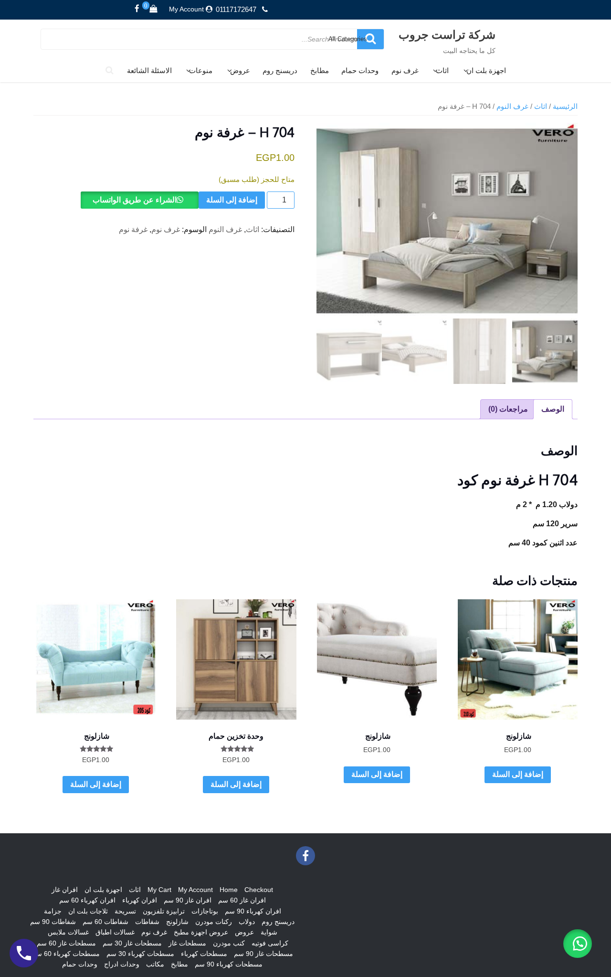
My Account (186, 9)
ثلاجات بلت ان (88, 911)
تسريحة (125, 911)
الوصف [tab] (552, 409)
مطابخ (319, 70)
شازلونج (177, 921)
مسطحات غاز (187, 943)
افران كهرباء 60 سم (87, 900)
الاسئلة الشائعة (149, 70)
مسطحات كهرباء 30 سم (140, 953)
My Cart (159, 889)
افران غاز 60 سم (242, 900)
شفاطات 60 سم (105, 921)
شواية (269, 932)
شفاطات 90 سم (53, 921)
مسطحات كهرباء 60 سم (66, 953)
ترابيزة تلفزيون (164, 911)
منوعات (200, 70)
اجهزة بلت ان (486, 70)
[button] (577, 943)
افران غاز (65, 889)
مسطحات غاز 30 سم (132, 943)
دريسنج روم (280, 70)
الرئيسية (565, 106)
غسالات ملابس (68, 932)
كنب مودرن (229, 943)
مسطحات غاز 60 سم (66, 943)
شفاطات (147, 921)
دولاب (247, 921)
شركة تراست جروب (447, 34)
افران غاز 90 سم (187, 900)
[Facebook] (137, 9)
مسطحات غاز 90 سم (263, 953)
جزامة (53, 911)
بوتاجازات (204, 911)
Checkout (258, 889)
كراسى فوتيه (270, 943)
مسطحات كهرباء (204, 953)
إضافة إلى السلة (231, 200)
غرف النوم (512, 106)
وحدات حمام (360, 70)
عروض (240, 70)
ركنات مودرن (213, 921)
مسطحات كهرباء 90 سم (229, 964)
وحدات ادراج (121, 964)
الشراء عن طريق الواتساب (135, 200)
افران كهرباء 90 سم (253, 911)
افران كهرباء (139, 900)
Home (229, 889)
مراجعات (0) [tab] (508, 409)
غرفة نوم (133, 229)
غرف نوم (405, 70)
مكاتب (155, 964)
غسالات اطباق (115, 932)
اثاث (442, 70)
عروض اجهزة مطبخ (201, 932)
